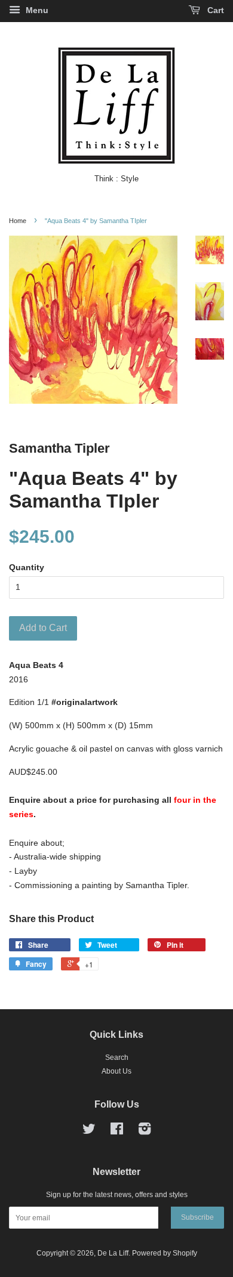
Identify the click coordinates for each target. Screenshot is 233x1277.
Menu (35, 10)
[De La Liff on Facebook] (117, 1131)
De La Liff (112, 1253)
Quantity (26, 567)
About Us (116, 1071)
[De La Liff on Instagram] (144, 1131)
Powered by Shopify (164, 1253)
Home (17, 220)
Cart (214, 10)
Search (116, 1057)
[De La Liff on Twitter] (89, 1131)
